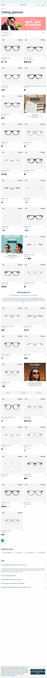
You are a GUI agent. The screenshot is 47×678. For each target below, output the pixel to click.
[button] (22, 58)
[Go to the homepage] (23, 5)
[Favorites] (39, 5)
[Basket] (45, 5)
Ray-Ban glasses (34, 295)
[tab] (23, 565)
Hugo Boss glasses (25, 295)
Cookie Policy (4, 675)
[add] (9, 506)
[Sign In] (36, 5)
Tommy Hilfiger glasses (14, 295)
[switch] (9, 35)
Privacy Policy (12, 675)
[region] (12, 45)
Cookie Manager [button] (6, 674)
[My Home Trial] (42, 5)
